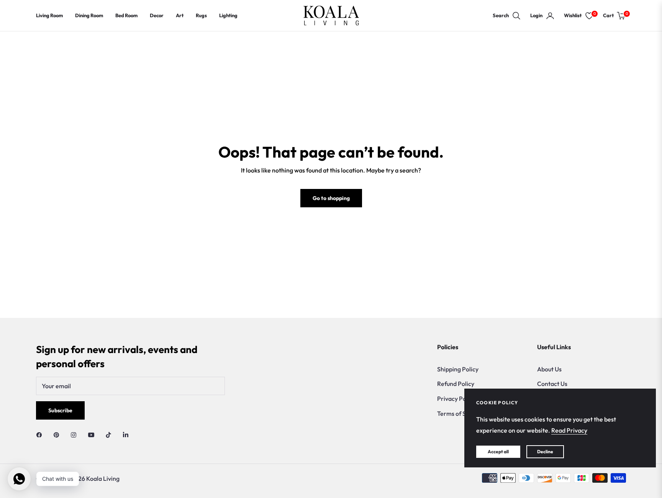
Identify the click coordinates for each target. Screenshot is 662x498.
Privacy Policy (456, 398)
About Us (549, 369)
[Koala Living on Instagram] (75, 434)
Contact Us (552, 383)
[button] (507, 15)
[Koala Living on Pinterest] (58, 434)
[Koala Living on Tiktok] (110, 434)
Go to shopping (331, 198)
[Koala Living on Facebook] (41, 434)
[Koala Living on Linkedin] (126, 434)
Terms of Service (460, 413)
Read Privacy (569, 430)
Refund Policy (455, 383)
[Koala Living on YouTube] (93, 434)
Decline (545, 451)
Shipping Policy (457, 369)
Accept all (498, 451)
